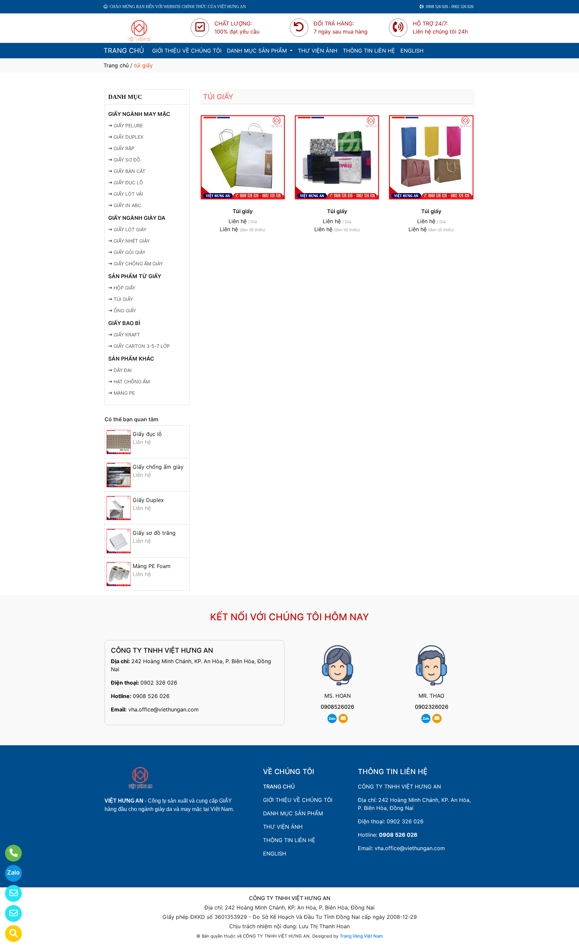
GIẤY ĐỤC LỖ (128, 182)
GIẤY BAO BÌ (124, 323)
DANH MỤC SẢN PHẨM (257, 50)
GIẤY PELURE (128, 125)
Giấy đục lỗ (147, 434)
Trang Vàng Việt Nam (361, 936)
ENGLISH (412, 50)
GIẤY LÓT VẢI (128, 194)
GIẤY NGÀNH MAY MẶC (139, 114)
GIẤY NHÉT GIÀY (132, 241)
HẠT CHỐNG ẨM (132, 381)
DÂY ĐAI (123, 370)
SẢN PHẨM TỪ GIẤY (134, 276)
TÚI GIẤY (123, 299)
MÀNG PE (124, 393)
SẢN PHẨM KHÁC (131, 358)
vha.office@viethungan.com (163, 709)
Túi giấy (243, 211)
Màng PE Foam (152, 566)
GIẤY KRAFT (127, 334)
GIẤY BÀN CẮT (129, 171)
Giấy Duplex (148, 500)
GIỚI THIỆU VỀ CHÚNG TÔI (186, 50)
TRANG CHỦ (124, 51)
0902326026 (431, 706)
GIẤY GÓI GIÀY (129, 252)
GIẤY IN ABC (127, 205)
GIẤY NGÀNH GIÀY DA (137, 217)
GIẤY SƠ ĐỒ (127, 160)
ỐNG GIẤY (125, 310)
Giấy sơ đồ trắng (154, 532)
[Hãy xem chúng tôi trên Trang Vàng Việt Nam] (9, 933)
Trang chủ (116, 65)
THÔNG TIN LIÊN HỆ (369, 50)
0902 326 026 (158, 682)
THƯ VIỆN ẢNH (317, 50)
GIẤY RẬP (124, 148)
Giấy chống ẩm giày (158, 466)
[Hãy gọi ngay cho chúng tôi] (9, 853)
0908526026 (337, 706)
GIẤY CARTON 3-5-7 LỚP (142, 346)
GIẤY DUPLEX (128, 137)
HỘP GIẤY (124, 288)
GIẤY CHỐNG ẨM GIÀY (138, 263)
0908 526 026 (151, 696)
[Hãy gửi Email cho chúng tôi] (9, 913)
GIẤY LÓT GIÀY (130, 229)
